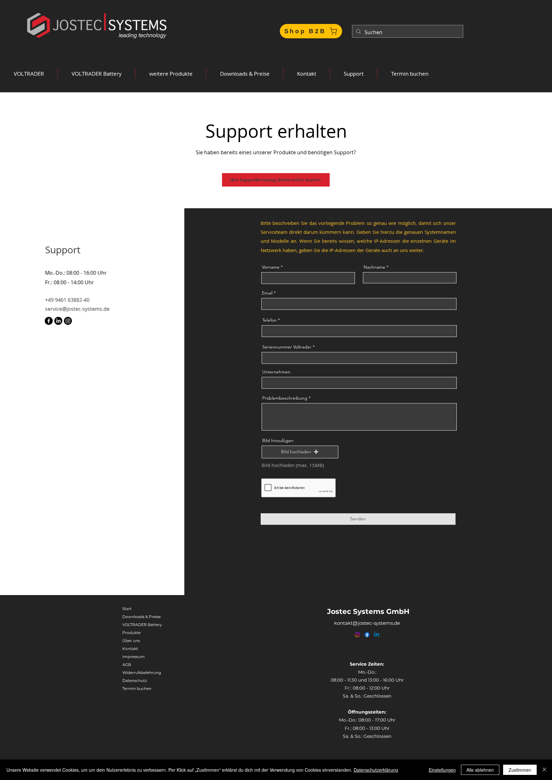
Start (127, 608)
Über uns (131, 640)
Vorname (271, 267)
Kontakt (130, 648)
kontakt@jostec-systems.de (367, 623)
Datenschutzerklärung (376, 770)
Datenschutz (134, 680)
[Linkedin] (376, 634)
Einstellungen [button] (442, 770)
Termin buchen (136, 688)
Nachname (374, 267)
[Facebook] (49, 321)
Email (267, 293)
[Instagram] (68, 321)
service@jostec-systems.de (77, 308)
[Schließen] (544, 770)
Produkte (131, 632)
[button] (28, 73)
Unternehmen (276, 372)
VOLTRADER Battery (142, 624)
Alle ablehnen (480, 770)
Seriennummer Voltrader (286, 347)
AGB (126, 664)
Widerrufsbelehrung (141, 672)
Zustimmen (520, 770)
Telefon (269, 320)
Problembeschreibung (284, 398)
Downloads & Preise (141, 616)
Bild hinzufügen (278, 440)
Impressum (133, 656)
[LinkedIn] (58, 321)
